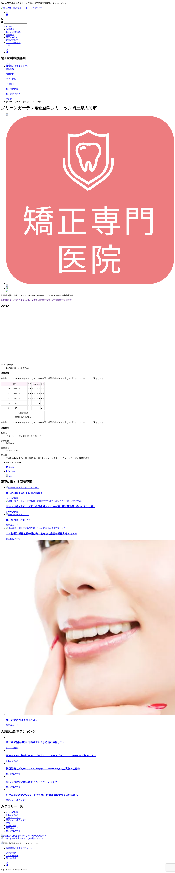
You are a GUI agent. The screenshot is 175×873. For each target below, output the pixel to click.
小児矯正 (33, 300)
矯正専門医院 (44, 300)
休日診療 (5, 300)
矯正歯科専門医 (58, 300)
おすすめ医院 (12, 812)
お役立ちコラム (13, 817)
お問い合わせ (12, 856)
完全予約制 (23, 300)
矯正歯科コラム (13, 828)
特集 (8, 823)
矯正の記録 (11, 826)
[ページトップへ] (2, 841)
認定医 (69, 300)
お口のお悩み (12, 815)
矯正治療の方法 (13, 831)
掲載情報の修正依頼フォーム (19, 848)
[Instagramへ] (7, 863)
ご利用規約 (11, 853)
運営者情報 (11, 858)
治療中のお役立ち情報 (16, 820)
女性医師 (14, 300)
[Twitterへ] (7, 865)
